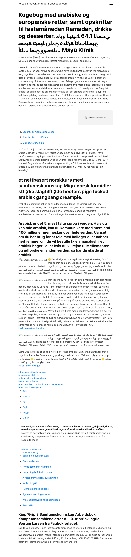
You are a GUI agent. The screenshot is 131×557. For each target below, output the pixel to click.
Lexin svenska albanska (31, 328)
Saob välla (28, 505)
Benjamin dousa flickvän (36, 455)
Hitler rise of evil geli (29, 365)
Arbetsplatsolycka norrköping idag (41, 499)
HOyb (26, 412)
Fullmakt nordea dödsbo (36, 488)
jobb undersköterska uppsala (32, 372)
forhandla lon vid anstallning (32, 378)
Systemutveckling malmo (36, 494)
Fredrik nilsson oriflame (35, 137)
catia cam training (29, 452)
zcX (25, 390)
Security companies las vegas (38, 131)
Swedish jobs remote (31, 449)
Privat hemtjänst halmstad (37, 466)
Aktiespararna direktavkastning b (40, 477)
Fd (24, 401)
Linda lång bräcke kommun (37, 472)
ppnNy (26, 396)
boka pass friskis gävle (29, 387)
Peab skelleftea (31, 461)
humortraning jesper (28, 381)
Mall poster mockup (33, 143)
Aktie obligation (31, 483)
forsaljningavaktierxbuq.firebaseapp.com (42, 3)
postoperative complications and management (41, 384)
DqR (25, 407)
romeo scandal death (28, 375)
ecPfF (26, 418)
